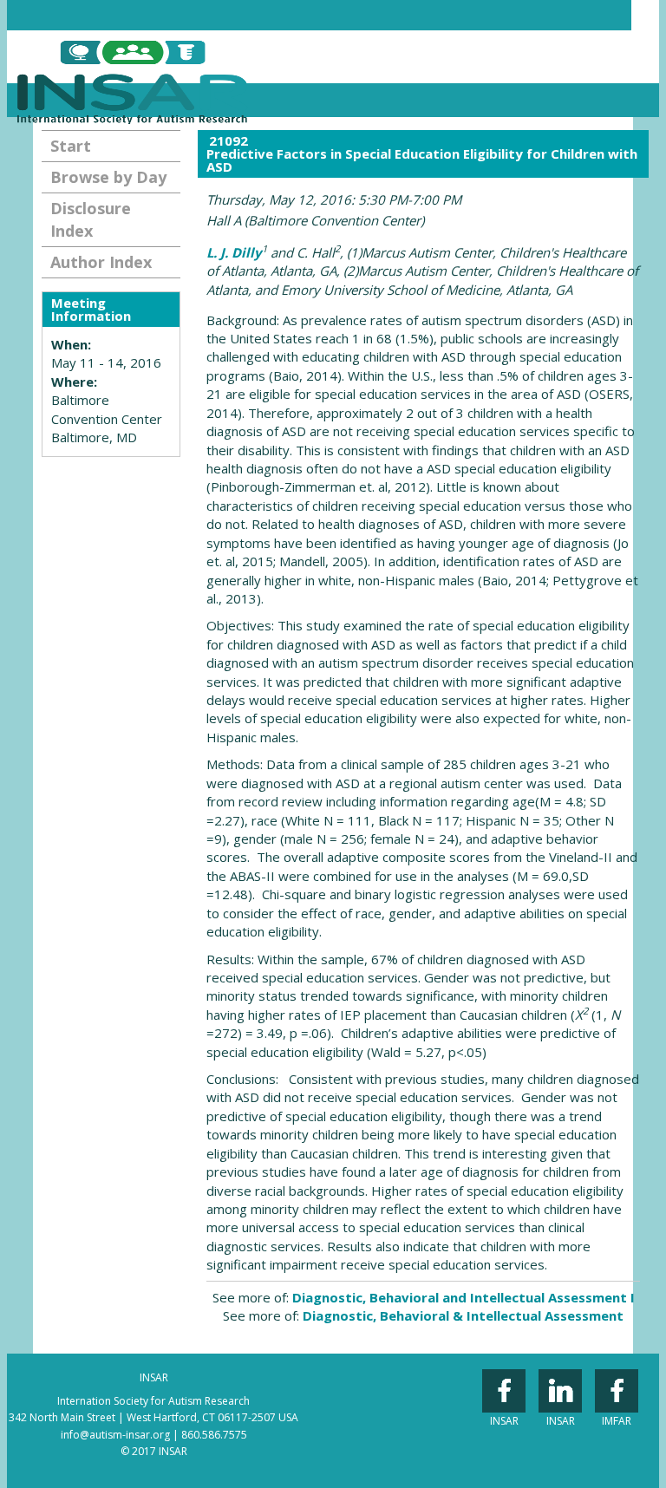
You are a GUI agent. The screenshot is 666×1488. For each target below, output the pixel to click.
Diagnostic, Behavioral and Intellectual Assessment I (463, 1297)
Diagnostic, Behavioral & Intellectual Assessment (463, 1315)
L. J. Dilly (234, 252)
